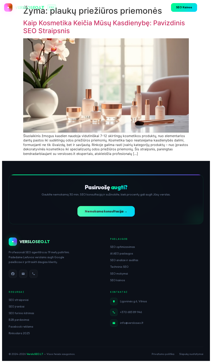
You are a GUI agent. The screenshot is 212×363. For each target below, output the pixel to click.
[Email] (23, 274)
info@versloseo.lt (131, 323)
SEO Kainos (184, 7)
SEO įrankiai (16, 306)
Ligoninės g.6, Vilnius (133, 301)
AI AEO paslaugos (121, 253)
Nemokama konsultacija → (106, 211)
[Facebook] (13, 274)
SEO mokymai (119, 273)
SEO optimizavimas (122, 247)
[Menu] (204, 7)
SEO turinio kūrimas (21, 313)
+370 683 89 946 (131, 312)
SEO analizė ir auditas (124, 260)
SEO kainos (117, 280)
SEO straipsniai (19, 300)
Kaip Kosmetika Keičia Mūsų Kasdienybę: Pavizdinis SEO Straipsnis (104, 27)
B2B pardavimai (19, 320)
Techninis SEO (119, 267)
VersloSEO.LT (34, 354)
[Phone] (33, 274)
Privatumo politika (163, 354)
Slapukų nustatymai (191, 354)
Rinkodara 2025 (19, 333)
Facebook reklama (21, 326)
